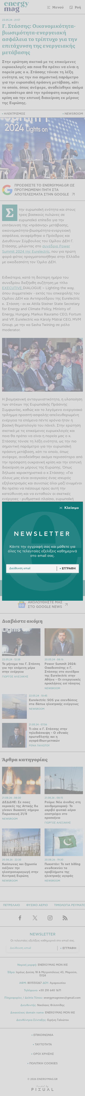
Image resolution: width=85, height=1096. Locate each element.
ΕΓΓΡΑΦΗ (69, 568)
